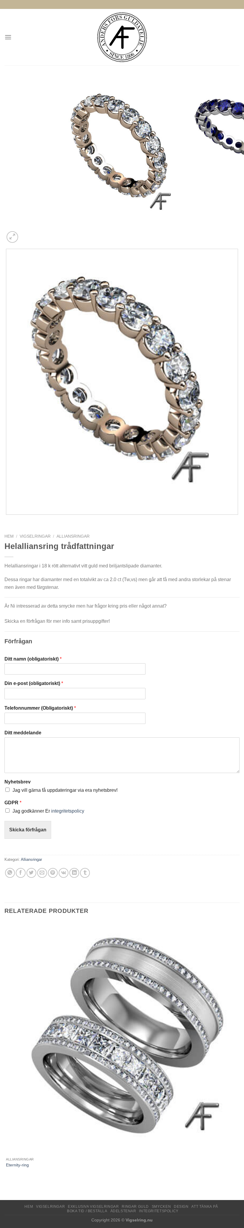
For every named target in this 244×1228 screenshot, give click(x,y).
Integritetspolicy (158, 1211)
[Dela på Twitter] (31, 873)
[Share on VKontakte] (63, 873)
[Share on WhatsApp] (10, 873)
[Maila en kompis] (42, 873)
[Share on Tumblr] (85, 873)
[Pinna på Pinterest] (53, 873)
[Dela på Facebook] (21, 873)
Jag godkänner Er (48, 811)
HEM (28, 1206)
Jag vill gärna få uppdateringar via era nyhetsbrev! (65, 790)
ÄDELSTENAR (123, 1211)
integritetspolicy (67, 811)
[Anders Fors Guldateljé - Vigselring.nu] (122, 37)
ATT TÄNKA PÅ (204, 1206)
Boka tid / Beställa (87, 1211)
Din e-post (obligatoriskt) (33, 683)
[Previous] (7, 520)
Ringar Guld (135, 1206)
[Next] (26, 234)
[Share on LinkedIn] (74, 873)
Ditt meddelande (22, 732)
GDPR (12, 802)
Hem (9, 536)
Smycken (161, 1206)
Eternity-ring (17, 1165)
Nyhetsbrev (17, 781)
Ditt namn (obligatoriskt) (33, 658)
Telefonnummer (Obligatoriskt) (40, 708)
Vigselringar (35, 536)
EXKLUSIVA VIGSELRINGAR (93, 1206)
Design (181, 1206)
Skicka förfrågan (27, 829)
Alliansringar (73, 536)
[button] (8, 37)
